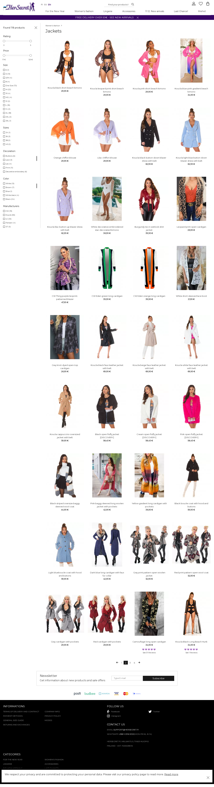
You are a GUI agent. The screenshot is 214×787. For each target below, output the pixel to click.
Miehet (202, 11)
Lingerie (107, 11)
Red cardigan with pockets (107, 641)
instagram (116, 716)
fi (42, 4)
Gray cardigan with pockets (65, 641)
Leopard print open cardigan (191, 227)
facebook (115, 711)
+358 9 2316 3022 (126, 734)
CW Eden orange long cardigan (149, 296)
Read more (171, 774)
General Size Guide (13, 720)
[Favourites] (201, 5)
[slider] (4, 41)
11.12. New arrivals (154, 11)
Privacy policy (53, 716)
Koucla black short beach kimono (65, 88)
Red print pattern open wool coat (191, 572)
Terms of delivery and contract (21, 711)
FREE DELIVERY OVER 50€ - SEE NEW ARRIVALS (104, 17)
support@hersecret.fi (126, 729)
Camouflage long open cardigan (149, 641)
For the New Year (55, 11)
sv (45, 4)
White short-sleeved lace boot (191, 296)
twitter (156, 711)
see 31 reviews (149, 652)
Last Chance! (181, 11)
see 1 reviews (191, 652)
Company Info (52, 711)
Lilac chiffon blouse (107, 157)
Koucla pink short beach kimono (149, 88)
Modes (48, 720)
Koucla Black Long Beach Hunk (191, 641)
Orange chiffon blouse (65, 157)
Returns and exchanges (16, 724)
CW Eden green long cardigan (107, 296)
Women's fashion (84, 11)
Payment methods (13, 716)
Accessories (128, 11)
